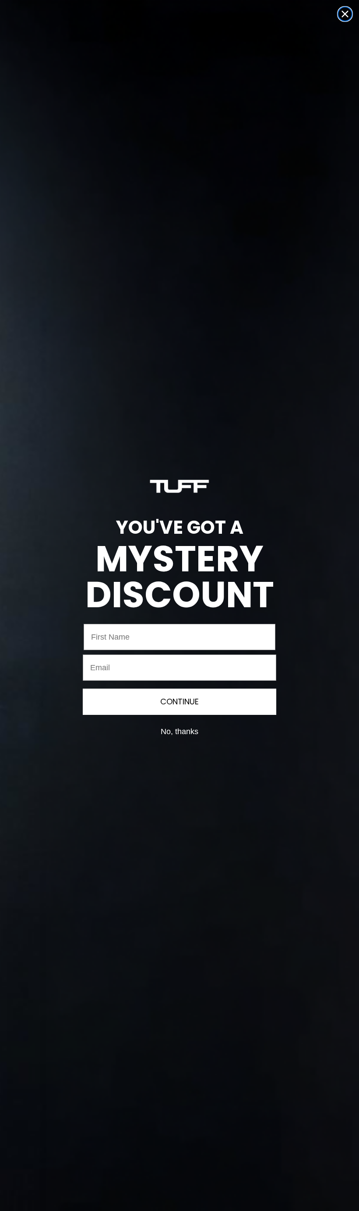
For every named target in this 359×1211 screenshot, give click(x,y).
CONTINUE (179, 701)
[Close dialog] (345, 14)
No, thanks (179, 731)
